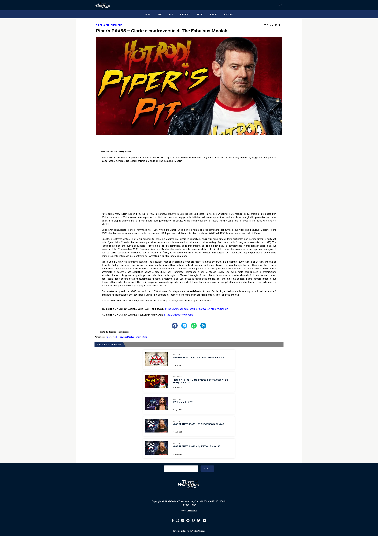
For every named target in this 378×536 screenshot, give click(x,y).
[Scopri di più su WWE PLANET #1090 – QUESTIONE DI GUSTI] (156, 448)
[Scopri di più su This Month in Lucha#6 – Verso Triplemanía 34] (156, 359)
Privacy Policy (189, 504)
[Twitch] (193, 520)
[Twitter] (198, 520)
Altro (200, 14)
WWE (160, 14)
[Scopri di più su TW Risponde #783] (156, 404)
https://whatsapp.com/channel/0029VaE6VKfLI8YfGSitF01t (196, 309)
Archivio (228, 14)
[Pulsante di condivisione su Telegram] (203, 326)
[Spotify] (182, 520)
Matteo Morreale (198, 531)
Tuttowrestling (141, 337)
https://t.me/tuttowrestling (178, 314)
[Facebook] (173, 520)
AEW (171, 14)
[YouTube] (204, 520)
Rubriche (185, 14)
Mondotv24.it (192, 511)
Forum (213, 14)
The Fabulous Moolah (124, 337)
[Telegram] (187, 520)
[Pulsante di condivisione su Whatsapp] (194, 326)
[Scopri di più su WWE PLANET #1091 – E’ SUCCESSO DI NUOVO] (156, 426)
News (147, 14)
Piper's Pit (102, 25)
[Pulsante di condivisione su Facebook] (175, 326)
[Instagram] (177, 520)
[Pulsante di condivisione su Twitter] (184, 326)
